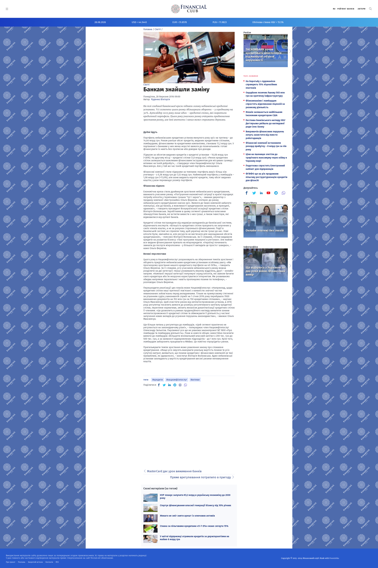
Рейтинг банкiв (345, 9)
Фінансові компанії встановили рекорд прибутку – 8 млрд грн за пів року (266, 146)
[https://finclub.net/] (189, 8)
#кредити (157, 379)
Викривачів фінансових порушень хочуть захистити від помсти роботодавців (265, 135)
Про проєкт (10, 562)
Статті (146, 84)
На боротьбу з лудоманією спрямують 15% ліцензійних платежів (261, 84)
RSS (57, 562)
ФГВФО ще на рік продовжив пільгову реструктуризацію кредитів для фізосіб (266, 177)
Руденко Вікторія (160, 99)
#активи (195, 379)
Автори (362, 9)
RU (334, 9)
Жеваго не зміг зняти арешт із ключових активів (187, 515)
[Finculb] (247, 193)
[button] (370, 9)
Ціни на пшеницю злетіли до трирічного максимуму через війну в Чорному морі (266, 157)
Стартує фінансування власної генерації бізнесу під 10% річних (195, 505)
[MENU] (7, 8)
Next (290, 50)
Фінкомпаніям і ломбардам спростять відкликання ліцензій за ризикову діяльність (265, 104)
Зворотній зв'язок (35, 562)
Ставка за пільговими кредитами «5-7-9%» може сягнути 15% (194, 526)
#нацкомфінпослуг (176, 379)
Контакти (49, 562)
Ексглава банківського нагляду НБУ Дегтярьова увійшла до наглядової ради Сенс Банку (265, 123)
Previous (241, 50)
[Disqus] (189, 426)
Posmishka (334, 558)
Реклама (21, 562)
